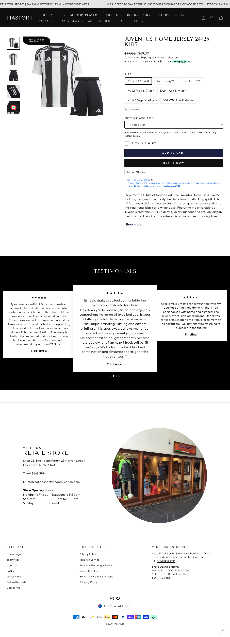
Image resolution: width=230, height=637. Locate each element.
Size (128, 74)
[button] (132, 109)
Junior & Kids (139, 14)
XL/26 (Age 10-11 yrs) (142, 100)
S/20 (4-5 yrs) (191, 81)
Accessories (99, 21)
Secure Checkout (89, 571)
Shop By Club (51, 14)
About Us (12, 565)
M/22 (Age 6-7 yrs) (141, 91)
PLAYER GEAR (69, 21)
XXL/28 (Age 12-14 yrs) (179, 100)
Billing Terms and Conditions (96, 576)
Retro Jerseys (172, 14)
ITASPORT (20, 18)
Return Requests (16, 582)
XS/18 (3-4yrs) (165, 81)
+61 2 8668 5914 (166, 560)
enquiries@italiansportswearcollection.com (177, 557)
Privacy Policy (87, 554)
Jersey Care (14, 576)
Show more (133, 224)
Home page (14, 554)
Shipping (146, 57)
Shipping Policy (88, 582)
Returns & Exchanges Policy (95, 565)
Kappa (44, 21)
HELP (136, 21)
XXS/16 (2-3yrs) (138, 81)
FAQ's (10, 571)
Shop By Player (84, 14)
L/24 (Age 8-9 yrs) (173, 91)
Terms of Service (89, 559)
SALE (123, 21)
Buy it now (173, 162)
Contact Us (13, 587)
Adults (112, 14)
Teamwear (13, 559)
